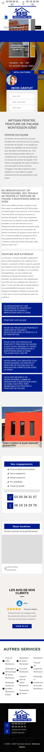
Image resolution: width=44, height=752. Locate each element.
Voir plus (22, 626)
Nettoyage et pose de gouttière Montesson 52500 (9, 689)
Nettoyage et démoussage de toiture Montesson (9, 673)
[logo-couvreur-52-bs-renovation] (22, 12)
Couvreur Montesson (23, 670)
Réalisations (22, 72)
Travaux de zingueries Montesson (38, 667)
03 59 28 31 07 (12, 3)
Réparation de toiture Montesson (23, 661)
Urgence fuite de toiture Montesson (23, 681)
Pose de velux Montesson (9, 661)
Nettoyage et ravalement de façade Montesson (38, 683)
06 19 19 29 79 (32, 3)
